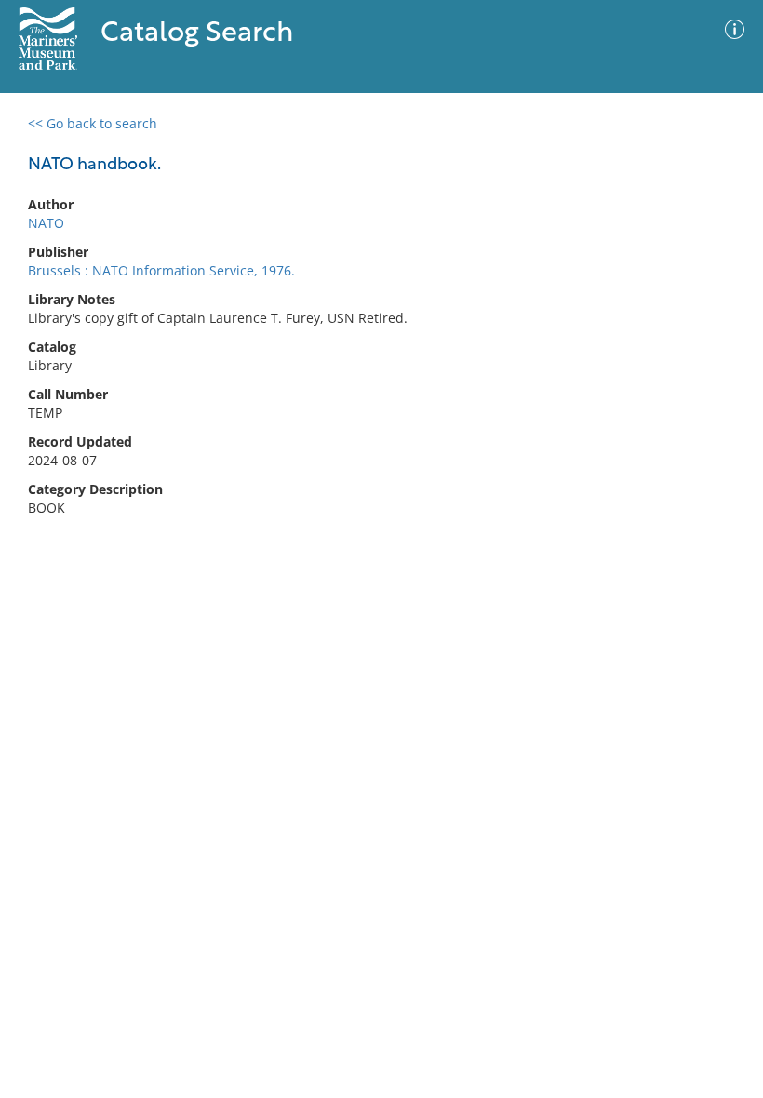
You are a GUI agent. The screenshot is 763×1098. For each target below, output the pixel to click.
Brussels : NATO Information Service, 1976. (161, 270)
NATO (46, 223)
